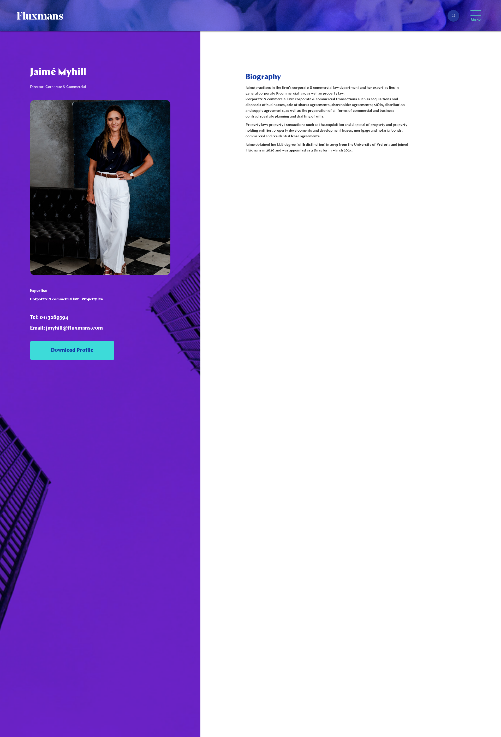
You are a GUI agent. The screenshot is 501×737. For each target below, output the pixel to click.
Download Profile (72, 350)
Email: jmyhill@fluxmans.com (66, 328)
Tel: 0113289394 (49, 317)
